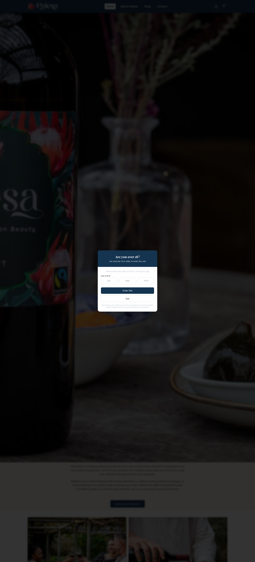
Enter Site (127, 290)
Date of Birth (105, 276)
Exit (127, 298)
